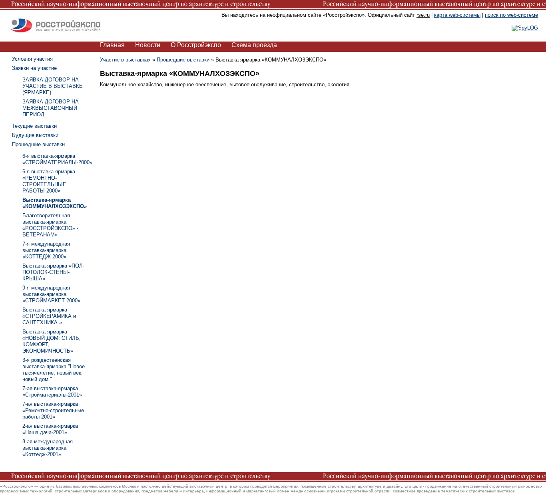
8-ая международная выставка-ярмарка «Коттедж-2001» (47, 448)
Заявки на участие (34, 68)
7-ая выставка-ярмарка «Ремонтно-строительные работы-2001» (53, 410)
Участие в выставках (125, 60)
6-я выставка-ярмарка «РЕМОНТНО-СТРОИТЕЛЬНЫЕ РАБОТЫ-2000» (48, 181)
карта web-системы (457, 15)
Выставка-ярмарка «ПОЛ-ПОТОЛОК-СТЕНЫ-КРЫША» (53, 272)
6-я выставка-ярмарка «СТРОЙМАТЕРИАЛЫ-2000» (57, 159)
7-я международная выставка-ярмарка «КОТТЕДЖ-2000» (46, 250)
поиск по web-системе (511, 15)
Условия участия (32, 59)
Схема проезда (254, 45)
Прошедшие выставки (183, 60)
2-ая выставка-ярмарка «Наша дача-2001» (50, 429)
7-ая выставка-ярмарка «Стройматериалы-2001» (52, 391)
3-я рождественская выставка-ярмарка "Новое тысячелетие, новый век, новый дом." (53, 369)
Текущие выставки (34, 126)
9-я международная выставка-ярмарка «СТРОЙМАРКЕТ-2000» (51, 294)
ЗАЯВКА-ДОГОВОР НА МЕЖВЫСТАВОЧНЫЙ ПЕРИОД (50, 108)
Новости (147, 45)
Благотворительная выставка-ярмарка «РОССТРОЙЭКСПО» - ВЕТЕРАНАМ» (50, 225)
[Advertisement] (486, 176)
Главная (112, 45)
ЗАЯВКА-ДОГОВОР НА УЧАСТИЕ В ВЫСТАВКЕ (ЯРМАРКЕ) (52, 86)
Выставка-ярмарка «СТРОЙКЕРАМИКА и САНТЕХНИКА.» (49, 316)
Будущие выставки (35, 135)
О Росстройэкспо (196, 45)
